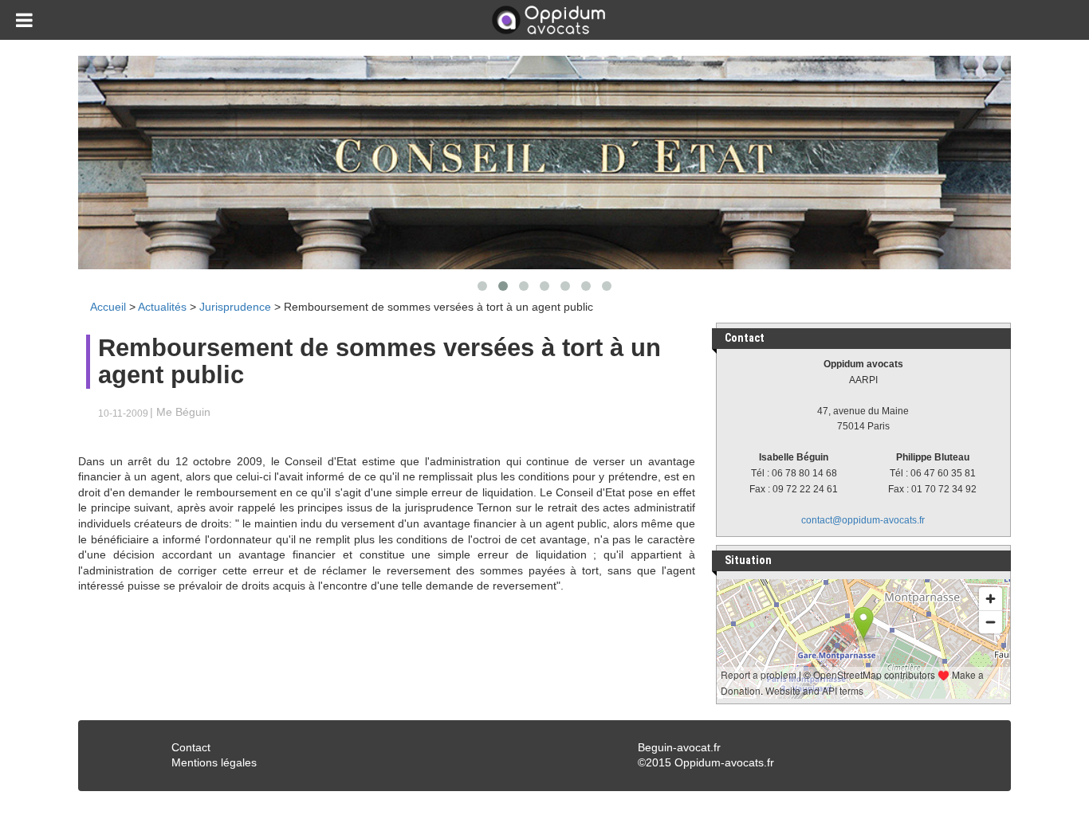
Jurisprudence (235, 306)
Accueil (108, 306)
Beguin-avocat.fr (679, 747)
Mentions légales (214, 762)
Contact (190, 747)
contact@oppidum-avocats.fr (863, 520)
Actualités (162, 306)
